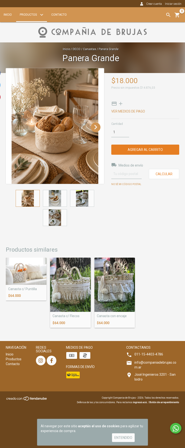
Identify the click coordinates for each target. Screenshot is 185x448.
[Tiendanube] (27, 400)
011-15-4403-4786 (148, 354)
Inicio (8, 14)
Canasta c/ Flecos (66, 316)
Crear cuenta (154, 4)
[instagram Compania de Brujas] (41, 360)
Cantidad (117, 124)
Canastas (89, 49)
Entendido (123, 438)
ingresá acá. (140, 402)
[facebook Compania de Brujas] (51, 360)
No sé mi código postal (126, 184)
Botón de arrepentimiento (164, 402)
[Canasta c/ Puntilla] (26, 271)
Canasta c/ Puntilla (22, 289)
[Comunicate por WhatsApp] (175, 428)
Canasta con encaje (112, 316)
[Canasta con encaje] (114, 285)
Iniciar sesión (173, 4)
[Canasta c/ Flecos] (70, 285)
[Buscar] (168, 15)
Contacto (59, 14)
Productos (29, 14)
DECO (76, 49)
